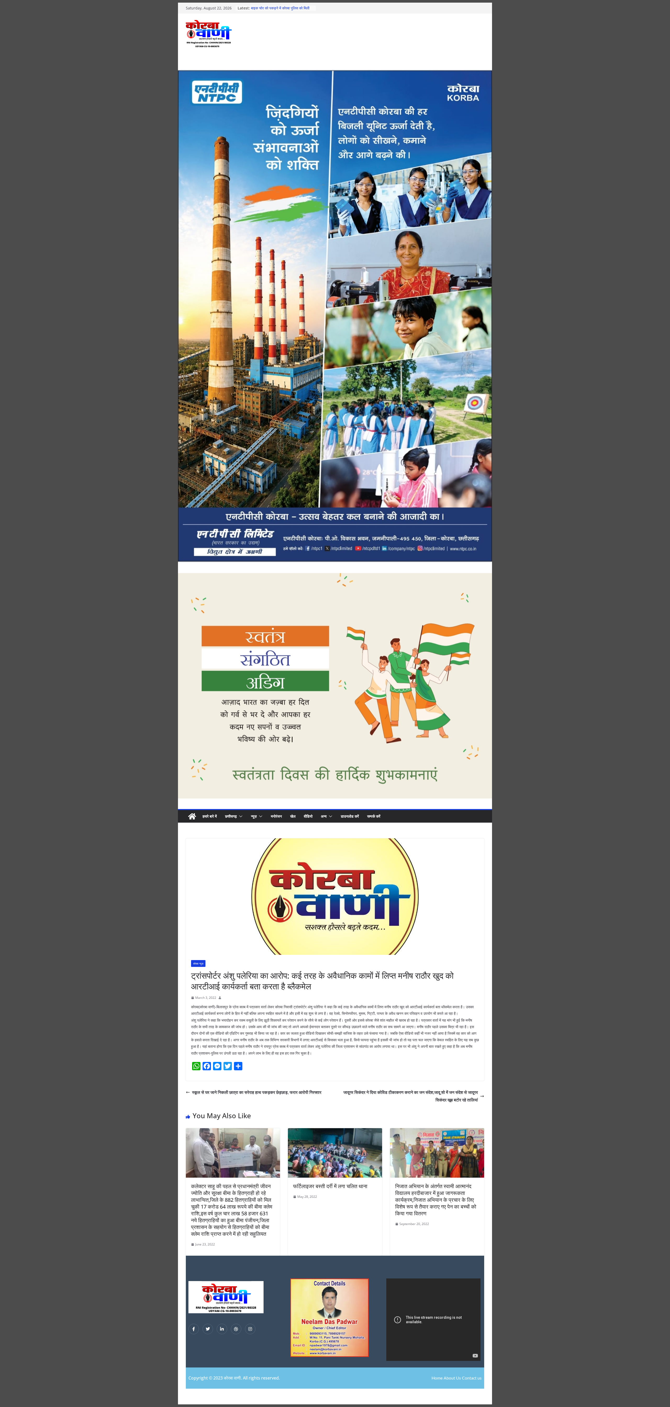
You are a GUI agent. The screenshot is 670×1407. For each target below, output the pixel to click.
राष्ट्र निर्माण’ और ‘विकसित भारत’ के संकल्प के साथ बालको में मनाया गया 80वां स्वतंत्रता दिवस (281, 10)
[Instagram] (250, 1329)
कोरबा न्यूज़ (198, 963)
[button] (240, 816)
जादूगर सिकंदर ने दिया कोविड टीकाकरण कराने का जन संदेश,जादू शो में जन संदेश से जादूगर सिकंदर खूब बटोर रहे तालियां (410, 1096)
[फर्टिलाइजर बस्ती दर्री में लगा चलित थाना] (335, 1132)
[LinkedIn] (222, 1329)
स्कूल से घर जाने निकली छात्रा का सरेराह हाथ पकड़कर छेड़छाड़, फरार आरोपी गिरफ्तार (256, 1092)
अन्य (324, 816)
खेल (292, 816)
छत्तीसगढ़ (231, 816)
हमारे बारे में (210, 816)
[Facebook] (193, 1329)
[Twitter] (208, 1329)
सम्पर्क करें (373, 816)
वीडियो (308, 816)
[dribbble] (236, 1329)
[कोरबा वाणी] (192, 816)
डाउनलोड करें (350, 816)
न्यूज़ (254, 816)
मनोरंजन (276, 816)
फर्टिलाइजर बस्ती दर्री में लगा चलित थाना (330, 1186)
